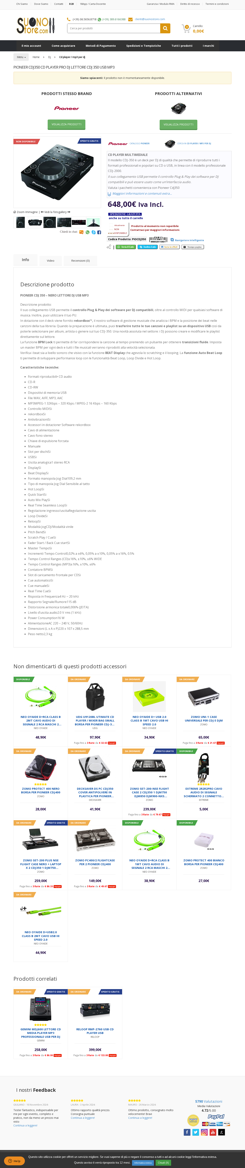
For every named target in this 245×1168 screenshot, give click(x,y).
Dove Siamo (41, 3)
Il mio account (31, 46)
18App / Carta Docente (93, 3)
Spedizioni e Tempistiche (143, 46)
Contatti (58, 3)
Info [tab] (25, 259)
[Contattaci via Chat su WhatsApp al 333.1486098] (87, 232)
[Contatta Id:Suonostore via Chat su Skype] (94, 232)
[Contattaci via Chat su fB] (99, 232)
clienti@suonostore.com (150, 19)
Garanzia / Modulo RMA (160, 3)
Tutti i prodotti (182, 46)
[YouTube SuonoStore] (213, 1132)
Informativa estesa (143, 1163)
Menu (20, 57)
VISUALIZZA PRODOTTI (66, 124)
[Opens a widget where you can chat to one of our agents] (14, 1161)
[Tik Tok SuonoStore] (221, 1132)
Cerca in (194, 143)
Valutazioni (208, 1101)
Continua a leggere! (25, 1125)
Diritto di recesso (190, 3)
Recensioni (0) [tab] (80, 260)
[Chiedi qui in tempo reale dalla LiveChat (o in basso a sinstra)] (81, 232)
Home (36, 57)
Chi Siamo (22, 3)
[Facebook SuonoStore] (187, 1132)
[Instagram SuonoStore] (204, 1132)
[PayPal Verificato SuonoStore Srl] (209, 1120)
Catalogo (139, 143)
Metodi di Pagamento (101, 46)
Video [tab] (50, 260)
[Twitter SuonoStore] (195, 1132)
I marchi (208, 46)
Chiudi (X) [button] (163, 1162)
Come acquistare (63, 46)
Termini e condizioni (217, 3)
